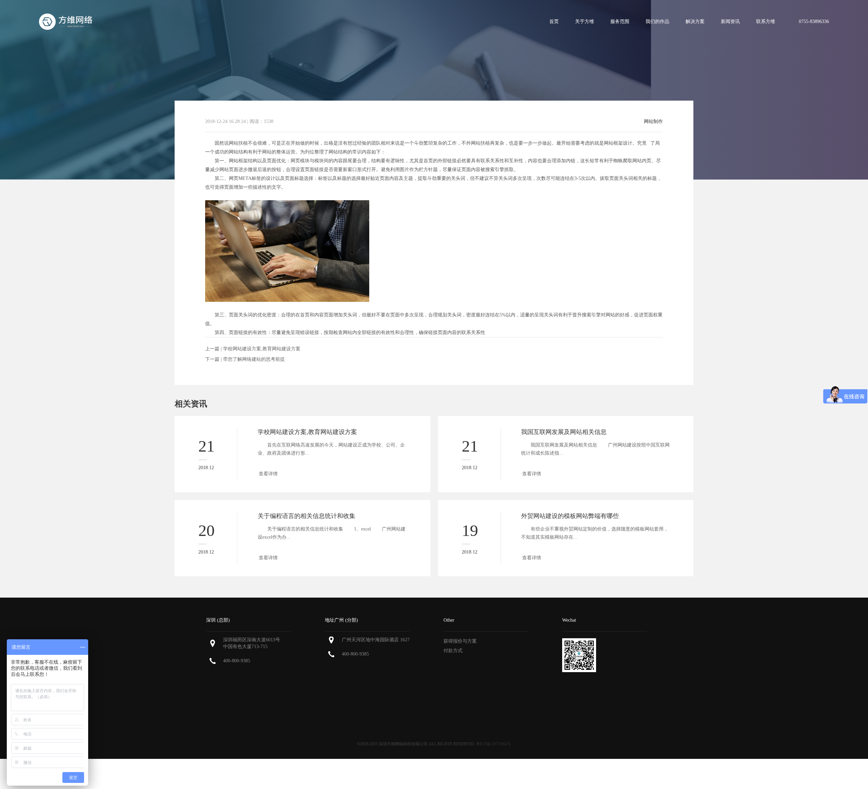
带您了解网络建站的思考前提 (254, 359)
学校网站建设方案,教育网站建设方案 (261, 348)
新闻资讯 (730, 21)
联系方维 (765, 21)
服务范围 (619, 21)
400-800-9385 (236, 660)
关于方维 (584, 21)
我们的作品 (657, 21)
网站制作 (653, 121)
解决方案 (695, 21)
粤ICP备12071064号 (493, 744)
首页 (554, 21)
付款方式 (452, 650)
